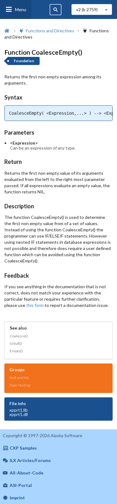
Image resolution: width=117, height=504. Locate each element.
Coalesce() (19, 336)
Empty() (16, 351)
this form (35, 305)
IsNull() (16, 343)
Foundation (24, 60)
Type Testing (19, 385)
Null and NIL (19, 377)
